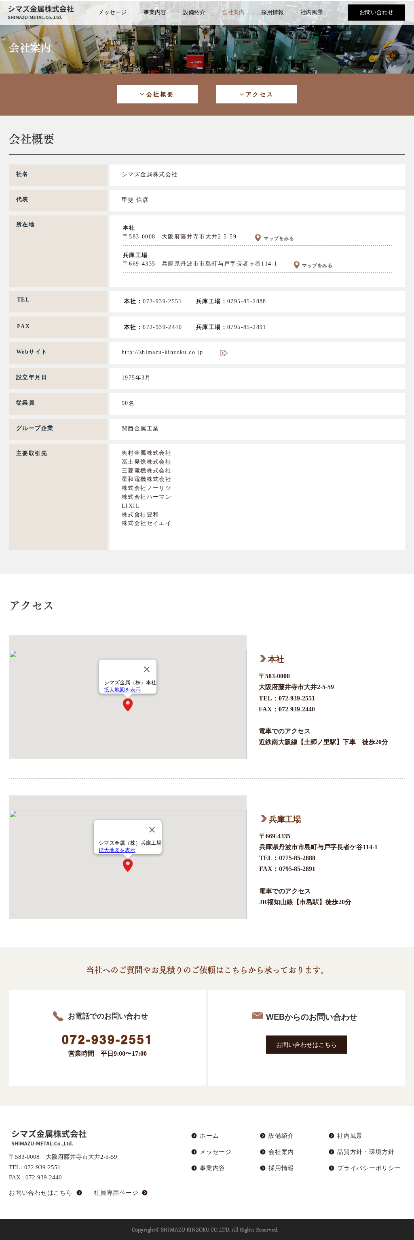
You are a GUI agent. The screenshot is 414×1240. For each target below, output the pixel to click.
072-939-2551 (42, 1167)
